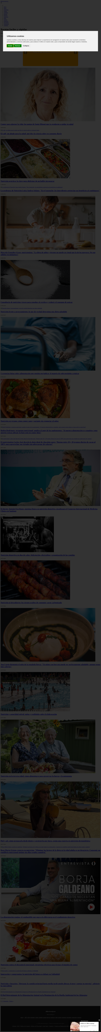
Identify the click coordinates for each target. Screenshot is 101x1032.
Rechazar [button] (17, 45)
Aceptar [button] (10, 45)
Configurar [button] (26, 45)
